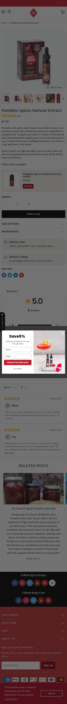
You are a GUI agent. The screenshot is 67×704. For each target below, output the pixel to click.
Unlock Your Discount (17, 362)
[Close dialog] (62, 333)
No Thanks (18, 369)
